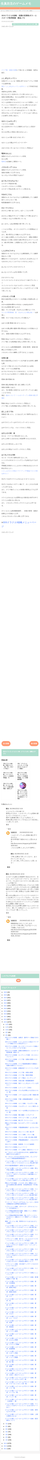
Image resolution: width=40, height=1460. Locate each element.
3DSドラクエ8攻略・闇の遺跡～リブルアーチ (19, 1115)
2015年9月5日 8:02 (26, 832)
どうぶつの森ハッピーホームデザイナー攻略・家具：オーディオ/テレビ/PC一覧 (20, 1378)
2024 (5, 997)
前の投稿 (34, 743)
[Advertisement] (20, 47)
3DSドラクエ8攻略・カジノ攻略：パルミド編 (19, 1134)
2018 (5, 1014)
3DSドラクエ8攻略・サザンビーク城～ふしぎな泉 (21, 1117)
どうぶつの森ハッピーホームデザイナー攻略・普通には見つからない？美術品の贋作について (21, 1260)
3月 (6, 1434)
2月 (6, 1437)
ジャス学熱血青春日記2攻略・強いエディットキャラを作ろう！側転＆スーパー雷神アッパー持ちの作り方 (21, 1216)
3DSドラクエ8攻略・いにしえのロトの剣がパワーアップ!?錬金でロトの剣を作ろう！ (22, 1042)
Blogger (23, 1457)
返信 (7, 824)
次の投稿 (6, 743)
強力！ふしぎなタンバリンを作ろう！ (14, 86)
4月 (6, 1432)
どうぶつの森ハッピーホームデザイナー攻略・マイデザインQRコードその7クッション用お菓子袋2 (21, 1198)
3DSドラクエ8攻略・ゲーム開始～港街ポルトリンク (22, 1149)
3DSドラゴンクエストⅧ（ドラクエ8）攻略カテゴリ (19, 752)
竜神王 (3, 161)
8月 (6, 1035)
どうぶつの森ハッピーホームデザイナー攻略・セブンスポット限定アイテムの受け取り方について (21, 1179)
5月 (6, 1429)
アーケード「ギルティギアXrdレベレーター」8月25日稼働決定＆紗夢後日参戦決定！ (21, 1203)
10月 (7, 1030)
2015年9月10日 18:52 (17, 874)
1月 (6, 1440)
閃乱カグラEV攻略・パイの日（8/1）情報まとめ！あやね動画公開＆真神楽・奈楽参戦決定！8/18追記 (21, 1184)
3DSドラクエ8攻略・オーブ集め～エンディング (20, 1078)
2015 (5, 1022)
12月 (7, 1024)
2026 (5, 992)
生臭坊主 (14, 832)
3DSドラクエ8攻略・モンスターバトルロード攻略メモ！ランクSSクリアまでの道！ (22, 1047)
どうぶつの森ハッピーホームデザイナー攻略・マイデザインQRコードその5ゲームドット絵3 (21, 1230)
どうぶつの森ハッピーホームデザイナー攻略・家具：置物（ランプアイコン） (20, 1369)
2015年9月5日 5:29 (16, 808)
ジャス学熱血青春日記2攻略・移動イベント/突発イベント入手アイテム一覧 (21, 1211)
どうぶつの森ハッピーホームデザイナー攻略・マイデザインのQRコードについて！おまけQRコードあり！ (21, 1405)
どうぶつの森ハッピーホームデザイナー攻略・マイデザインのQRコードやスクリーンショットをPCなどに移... (21, 1255)
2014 (5, 1443)
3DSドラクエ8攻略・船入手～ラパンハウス (19, 1120)
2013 (5, 1446)
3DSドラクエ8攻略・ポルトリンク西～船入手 (19, 1132)
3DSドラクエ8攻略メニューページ (16, 1147)
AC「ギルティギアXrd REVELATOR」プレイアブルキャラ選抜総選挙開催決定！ (21, 1157)
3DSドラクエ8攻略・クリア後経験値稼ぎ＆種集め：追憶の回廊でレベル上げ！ (22, 1064)
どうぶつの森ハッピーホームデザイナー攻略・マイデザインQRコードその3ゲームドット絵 (21, 1250)
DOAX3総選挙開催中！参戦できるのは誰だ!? (19, 1165)
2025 (5, 995)
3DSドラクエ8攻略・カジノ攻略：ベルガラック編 (21, 1103)
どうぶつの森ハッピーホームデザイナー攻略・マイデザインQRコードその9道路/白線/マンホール (21, 1189)
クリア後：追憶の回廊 (9, 70)
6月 (6, 1426)
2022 (5, 1003)
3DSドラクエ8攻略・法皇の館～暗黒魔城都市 (19, 1080)
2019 (5, 1011)
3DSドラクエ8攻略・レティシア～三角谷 (18, 1087)
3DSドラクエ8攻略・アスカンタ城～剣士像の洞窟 (21, 1137)
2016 (5, 1019)
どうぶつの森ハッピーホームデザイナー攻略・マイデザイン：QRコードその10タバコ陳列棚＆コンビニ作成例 (21, 1174)
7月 (6, 1423)
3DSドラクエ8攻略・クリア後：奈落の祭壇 (19, 1072)
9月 (6, 1032)
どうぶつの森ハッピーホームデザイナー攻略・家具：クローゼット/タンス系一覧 (20, 1382)
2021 (5, 1006)
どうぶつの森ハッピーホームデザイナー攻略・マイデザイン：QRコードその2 (21, 1269)
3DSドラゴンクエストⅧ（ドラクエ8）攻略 (25, 24)
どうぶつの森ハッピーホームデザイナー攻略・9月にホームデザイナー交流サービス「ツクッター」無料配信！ (21, 1244)
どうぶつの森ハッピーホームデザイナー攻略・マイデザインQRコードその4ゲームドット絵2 (21, 1235)
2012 (5, 1448)
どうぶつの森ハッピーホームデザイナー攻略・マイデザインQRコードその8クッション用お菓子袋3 (21, 1194)
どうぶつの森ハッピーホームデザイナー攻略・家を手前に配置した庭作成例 (21, 1169)
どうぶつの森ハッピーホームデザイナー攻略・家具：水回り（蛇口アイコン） (20, 1374)
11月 (7, 1027)
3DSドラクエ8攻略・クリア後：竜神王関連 (19, 1075)
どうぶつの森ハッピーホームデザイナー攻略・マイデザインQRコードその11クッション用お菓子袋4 (21, 1162)
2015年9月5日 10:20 (21, 854)
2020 (5, 1008)
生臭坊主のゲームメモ (16, 3)
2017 (5, 1016)
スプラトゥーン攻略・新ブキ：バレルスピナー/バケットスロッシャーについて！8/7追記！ (21, 1239)
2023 (5, 1000)
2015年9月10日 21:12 (27, 920)
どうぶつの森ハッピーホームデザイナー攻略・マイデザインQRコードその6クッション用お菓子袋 (21, 1226)
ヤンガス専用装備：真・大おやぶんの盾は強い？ (18, 312)
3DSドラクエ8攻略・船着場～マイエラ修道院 (19, 1144)
